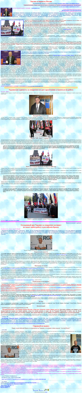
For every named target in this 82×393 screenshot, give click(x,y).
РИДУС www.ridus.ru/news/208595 (12, 220)
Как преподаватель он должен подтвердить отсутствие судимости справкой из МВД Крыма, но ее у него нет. (24, 268)
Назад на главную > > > (5, 387)
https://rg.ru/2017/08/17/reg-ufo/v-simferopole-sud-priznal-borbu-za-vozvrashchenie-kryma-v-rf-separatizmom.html (23, 323)
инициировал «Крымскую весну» (16, 383)
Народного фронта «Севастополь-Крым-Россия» (71, 10)
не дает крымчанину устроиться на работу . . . (70, 6)
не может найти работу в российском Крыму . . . (69, 3)
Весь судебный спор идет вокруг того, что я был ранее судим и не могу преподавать (18, 279)
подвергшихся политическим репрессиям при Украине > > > (24, 382)
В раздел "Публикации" (5, 386)
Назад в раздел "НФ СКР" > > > (7, 385)
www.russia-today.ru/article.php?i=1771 (35, 86)
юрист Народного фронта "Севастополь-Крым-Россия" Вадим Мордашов (46, 295)
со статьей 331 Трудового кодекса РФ (64, 287)
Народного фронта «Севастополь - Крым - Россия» (63, 55)
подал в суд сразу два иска (61, 254)
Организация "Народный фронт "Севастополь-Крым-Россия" (17, 318)
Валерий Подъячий (67, 29)
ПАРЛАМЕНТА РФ (36, 8)
